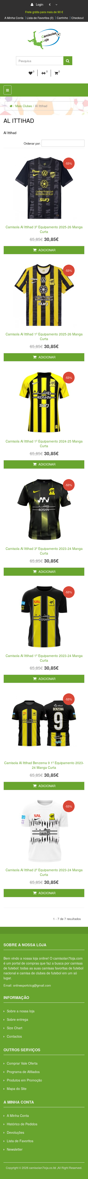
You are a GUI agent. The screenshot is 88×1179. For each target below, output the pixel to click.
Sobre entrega (17, 1019)
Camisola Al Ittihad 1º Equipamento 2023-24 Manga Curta (44, 658)
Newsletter (15, 1149)
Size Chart (14, 1027)
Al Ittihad (41, 106)
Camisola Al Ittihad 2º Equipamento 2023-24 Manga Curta (44, 872)
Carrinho (62, 17)
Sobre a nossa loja (20, 1011)
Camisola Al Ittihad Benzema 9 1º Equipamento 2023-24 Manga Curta (44, 765)
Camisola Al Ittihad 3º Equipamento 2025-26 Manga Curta (44, 229)
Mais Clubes (23, 106)
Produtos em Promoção (24, 1080)
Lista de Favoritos (20, 1140)
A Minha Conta (13, 17)
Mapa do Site (17, 1088)
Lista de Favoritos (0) (40, 17)
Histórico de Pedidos (22, 1124)
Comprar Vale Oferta (22, 1063)
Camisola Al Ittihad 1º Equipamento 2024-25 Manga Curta (44, 443)
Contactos (14, 1036)
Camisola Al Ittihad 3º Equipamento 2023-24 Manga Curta (44, 551)
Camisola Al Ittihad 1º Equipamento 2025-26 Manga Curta (44, 336)
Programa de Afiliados (23, 1071)
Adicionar (46, 250)
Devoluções (15, 1132)
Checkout (77, 17)
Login (39, 4)
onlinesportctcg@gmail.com (32, 985)
